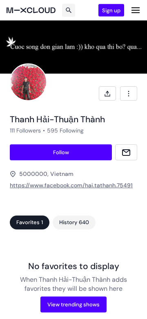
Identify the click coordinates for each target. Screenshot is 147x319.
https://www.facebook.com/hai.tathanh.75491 (71, 185)
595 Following (65, 130)
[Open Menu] (135, 10)
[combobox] (128, 93)
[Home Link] (31, 10)
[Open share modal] (107, 93)
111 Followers (25, 130)
